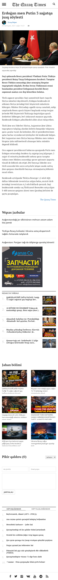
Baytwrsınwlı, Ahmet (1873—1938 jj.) (21, 514)
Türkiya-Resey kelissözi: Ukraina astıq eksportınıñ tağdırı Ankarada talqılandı (26, 232)
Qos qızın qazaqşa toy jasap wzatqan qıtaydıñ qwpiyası (29, 540)
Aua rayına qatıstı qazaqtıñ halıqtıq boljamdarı (26, 519)
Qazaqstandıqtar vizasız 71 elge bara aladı (24, 557)
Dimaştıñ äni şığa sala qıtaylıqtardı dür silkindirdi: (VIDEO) (27, 552)
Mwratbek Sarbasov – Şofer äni (19, 524)
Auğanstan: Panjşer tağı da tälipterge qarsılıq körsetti (28, 242)
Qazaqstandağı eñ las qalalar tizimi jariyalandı (25, 530)
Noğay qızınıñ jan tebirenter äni (19, 545)
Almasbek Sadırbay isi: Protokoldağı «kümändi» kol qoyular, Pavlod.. (22, 320)
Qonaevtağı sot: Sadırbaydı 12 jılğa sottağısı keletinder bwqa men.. (22, 341)
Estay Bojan (12, 22)
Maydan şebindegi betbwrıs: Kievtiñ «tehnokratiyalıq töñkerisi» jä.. (22, 331)
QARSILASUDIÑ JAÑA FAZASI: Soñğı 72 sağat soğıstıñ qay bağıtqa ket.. (22, 298)
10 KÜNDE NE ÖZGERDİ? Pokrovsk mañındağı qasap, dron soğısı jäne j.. (22, 309)
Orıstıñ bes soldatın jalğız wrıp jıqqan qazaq (24, 535)
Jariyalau (8, 492)
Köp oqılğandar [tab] (14, 509)
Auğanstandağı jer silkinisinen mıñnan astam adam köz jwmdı (27, 221)
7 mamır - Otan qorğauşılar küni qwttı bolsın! (26, 562)
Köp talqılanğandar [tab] (41, 509)
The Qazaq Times (48, 199)
